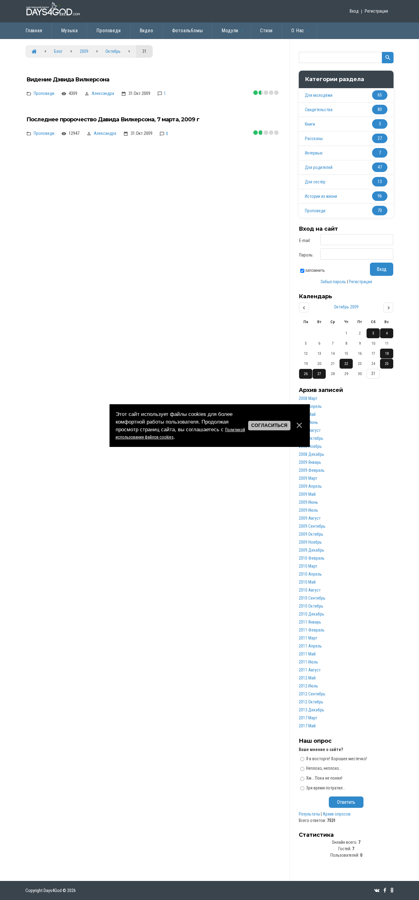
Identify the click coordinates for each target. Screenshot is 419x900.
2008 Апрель (310, 406)
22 (346, 364)
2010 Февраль (312, 558)
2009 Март (308, 478)
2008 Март (308, 398)
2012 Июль (308, 685)
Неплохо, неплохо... (324, 768)
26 (306, 374)
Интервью (314, 153)
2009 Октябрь (311, 534)
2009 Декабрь (311, 550)
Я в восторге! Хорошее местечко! (336, 758)
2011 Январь (310, 622)
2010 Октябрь (311, 606)
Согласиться (269, 425)
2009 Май (307, 494)
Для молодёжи (319, 95)
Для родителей (319, 167)
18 (387, 353)
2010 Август (310, 590)
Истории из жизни (321, 196)
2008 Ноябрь (310, 446)
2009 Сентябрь (312, 526)
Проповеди (44, 93)
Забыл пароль (333, 281)
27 (319, 374)
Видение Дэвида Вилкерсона (67, 79)
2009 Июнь (308, 502)
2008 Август (310, 430)
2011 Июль (308, 661)
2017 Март (308, 717)
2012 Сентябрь (312, 693)
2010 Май (307, 582)
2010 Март (308, 566)
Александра (103, 93)
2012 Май (307, 677)
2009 (84, 51)
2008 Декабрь (311, 454)
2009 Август (310, 518)
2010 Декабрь (311, 614)
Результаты (309, 814)
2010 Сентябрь (312, 598)
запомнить (315, 270)
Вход (354, 11)
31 (373, 373)
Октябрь (113, 51)
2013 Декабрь (311, 709)
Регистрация (376, 11)
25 (387, 364)
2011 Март (308, 638)
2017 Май (307, 725)
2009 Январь (310, 462)
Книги (310, 124)
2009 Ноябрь (310, 542)
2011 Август (310, 669)
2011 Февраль (312, 630)
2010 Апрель (310, 574)
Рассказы (314, 138)
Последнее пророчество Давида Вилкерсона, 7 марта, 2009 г (112, 119)
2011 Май (307, 654)
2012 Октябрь (311, 701)
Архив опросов (337, 814)
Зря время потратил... (325, 787)
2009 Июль (308, 510)
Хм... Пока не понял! (324, 778)
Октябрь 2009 (346, 306)
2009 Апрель (310, 486)
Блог (58, 51)
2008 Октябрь (311, 438)
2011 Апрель (310, 646)
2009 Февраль (312, 470)
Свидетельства (319, 109)
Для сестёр (315, 181)
